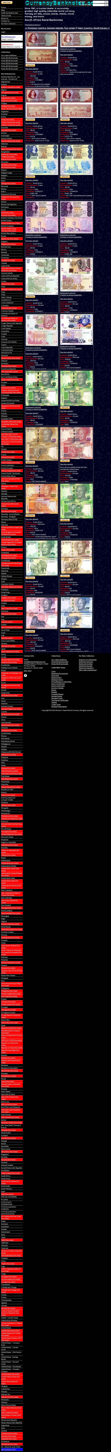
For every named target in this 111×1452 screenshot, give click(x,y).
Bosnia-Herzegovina (8, 204)
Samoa (3, 1120)
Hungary (4, 595)
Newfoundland (6, 910)
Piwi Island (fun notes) (9, 996)
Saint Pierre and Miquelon (10, 1107)
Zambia (4, 1431)
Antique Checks (57, 680)
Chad (3, 286)
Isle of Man (5, 630)
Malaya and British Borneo (11, 752)
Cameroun (5, 257)
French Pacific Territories (10, 473)
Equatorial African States (10, 400)
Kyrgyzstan (5, 693)
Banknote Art (56, 677)
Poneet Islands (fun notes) (10, 1004)
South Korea (5, 1178)
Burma (3, 249)
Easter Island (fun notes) (10, 380)
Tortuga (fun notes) (8, 1282)
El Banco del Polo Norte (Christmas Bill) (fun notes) (11, 391)
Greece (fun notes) (8, 550)
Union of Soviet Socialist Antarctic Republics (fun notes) (10, 1313)
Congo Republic (7, 326)
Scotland (4, 1135)
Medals (54, 692)
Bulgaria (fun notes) (8, 244)
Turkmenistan (6, 1300)
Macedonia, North (8, 741)
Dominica (4, 363)
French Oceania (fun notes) (11, 471)
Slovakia (4, 1157)
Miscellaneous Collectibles (61, 682)
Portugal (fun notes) (8, 1010)
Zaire (3, 1428)
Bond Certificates (58, 686)
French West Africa (8, 476)
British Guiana (6, 220)
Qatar (3, 1025)
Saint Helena (5, 1091)
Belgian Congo (6, 173)
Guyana (4, 579)
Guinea (3, 573)
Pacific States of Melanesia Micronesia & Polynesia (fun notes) (11, 952)
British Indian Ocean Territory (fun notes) (8, 230)
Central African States (9, 278)
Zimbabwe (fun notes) (9, 1444)
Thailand (4, 1258)
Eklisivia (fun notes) (8, 388)
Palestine (4, 960)
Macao (3, 736)
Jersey (3, 654)
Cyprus (3, 345)
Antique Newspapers (59, 706)
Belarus (4, 170)
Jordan (3, 657)
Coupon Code (85, 5)
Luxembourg (6, 733)
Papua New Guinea (8, 975)
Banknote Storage (85, 666)
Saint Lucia (5, 1102)
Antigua (4, 103)
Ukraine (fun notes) (8, 1308)
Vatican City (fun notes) (9, 1397)
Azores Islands (6, 138)
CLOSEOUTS (6, 300)
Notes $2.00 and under (9, 66)
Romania (4, 1073)
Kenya (3, 670)
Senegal (4, 1141)
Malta (3, 765)
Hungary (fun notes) (8, 598)
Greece (4, 547)
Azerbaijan (5, 136)
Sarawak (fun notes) (8, 1130)
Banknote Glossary (86, 662)
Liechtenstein (6, 722)
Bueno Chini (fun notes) (9, 239)
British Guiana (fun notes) (10, 223)
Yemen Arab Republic (9, 1420)
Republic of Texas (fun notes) (12, 1048)
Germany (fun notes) (8, 511)
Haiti (3, 581)
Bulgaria (4, 241)
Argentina (4, 111)
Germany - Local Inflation (10, 514)
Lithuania (4, 728)
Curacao (4, 339)
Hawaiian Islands (7, 584)
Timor (3, 1261)
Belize (3, 178)
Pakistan (4, 957)
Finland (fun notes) (8, 452)
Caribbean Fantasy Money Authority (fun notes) (11, 269)
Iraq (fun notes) (6, 622)
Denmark (4, 355)
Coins (53, 671)
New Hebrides (6, 898)
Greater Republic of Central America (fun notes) (11, 543)
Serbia (3, 1143)
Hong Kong (5, 592)
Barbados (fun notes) (9, 165)
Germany (4, 509)
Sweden (4, 1229)
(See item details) (32, 69)
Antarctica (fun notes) (9, 101)
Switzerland (5, 1232)
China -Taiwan (6, 297)
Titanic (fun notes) (8, 1264)
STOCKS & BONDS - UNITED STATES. (9, 1213)
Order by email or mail (9, 13)
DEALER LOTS (6, 353)
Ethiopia (4, 416)
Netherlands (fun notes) (10, 863)
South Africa (5, 1176)
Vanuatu (4, 1391)
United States (6, 1328)
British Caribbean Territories (12, 218)
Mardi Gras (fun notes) (9, 771)
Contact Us (5, 21)
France (3, 454)
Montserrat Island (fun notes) (12, 819)
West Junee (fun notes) (9, 1412)
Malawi (4, 747)
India (3, 606)
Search (82, 2)
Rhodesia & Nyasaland (9, 1068)
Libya (3, 720)
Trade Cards (56, 704)
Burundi (4, 252)
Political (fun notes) (8, 1002)
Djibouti (4, 361)
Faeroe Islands (6, 429)
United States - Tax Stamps (11, 1366)
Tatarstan (4, 1248)
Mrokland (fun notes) (9, 831)
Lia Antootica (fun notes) (10, 714)
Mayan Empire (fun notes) (10, 787)
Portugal (4, 1007)
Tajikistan (4, 1243)
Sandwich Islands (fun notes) (11, 1123)
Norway (4, 935)
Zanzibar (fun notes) (8, 1436)
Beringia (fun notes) (8, 183)
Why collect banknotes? (88, 670)
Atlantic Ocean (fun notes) (10, 125)
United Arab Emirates (9, 1320)
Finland (4, 449)
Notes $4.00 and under (9, 61)
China (3, 295)
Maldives (4, 760)
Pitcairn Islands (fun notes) (11, 994)
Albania (4, 84)
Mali (3, 763)
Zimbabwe (5, 1441)
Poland (3, 999)
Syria (3, 1235)
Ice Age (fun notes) (8, 600)
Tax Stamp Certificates (59, 700)
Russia (3, 1079)
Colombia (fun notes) (9, 308)
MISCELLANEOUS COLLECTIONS (8, 799)
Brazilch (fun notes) (8, 215)
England (4, 398)
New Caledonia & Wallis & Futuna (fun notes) (10, 894)
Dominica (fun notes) (8, 366)
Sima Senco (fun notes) (9, 1152)
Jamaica (4, 643)
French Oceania (7, 468)
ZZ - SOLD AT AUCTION (10, 1447)
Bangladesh (5, 152)
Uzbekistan (5, 1389)
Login (3, 32)
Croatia (4, 334)
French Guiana (6, 460)
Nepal (3, 858)
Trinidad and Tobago (9, 1287)
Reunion (4, 1055)
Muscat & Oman (7, 837)
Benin (3, 181)
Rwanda (4, 1089)
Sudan (3, 1221)
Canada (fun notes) (8, 260)
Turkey (3, 1297)
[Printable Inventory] (32, 25)
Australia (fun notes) (8, 130)
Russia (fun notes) (7, 1081)
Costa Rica (5, 331)
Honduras (4, 589)
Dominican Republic (8, 369)
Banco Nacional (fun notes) (11, 149)
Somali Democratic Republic (11, 1168)
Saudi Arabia (6, 1133)
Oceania (4, 940)
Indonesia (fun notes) (8, 614)
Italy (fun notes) (7, 638)
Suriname (4, 1224)
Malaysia (4, 757)
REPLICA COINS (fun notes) (11, 1040)
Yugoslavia (5, 1425)
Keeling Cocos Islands (9, 668)
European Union (7, 419)
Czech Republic (7, 347)
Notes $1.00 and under (9, 69)
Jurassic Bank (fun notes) (10, 659)
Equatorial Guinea (7, 403)
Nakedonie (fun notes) (9, 845)
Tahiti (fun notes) (7, 1240)
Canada (4, 263)
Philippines (5, 988)
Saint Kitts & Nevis (8, 1094)
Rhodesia (4, 1065)
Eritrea (3, 411)
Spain (3, 1191)
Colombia (4, 305)
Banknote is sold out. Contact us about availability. (71, 50)
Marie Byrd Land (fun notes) (11, 773)
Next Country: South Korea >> (94, 28)
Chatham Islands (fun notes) (11, 289)
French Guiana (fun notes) (10, 463)
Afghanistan (5, 82)
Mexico (4, 792)
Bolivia (3, 202)
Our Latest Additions (9, 55)
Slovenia (4, 1162)
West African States (8, 1405)
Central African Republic (10, 276)
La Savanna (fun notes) (9, 695)
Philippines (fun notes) (9, 991)
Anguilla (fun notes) (8, 98)
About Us (4, 18)
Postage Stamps (57, 694)
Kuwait (3, 690)
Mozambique (6, 829)
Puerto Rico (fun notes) (9, 1023)
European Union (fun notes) (11, 421)
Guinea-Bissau (6, 576)
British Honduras (7, 226)
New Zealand (6, 905)
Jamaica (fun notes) (8, 646)
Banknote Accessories (59, 673)
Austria (4, 133)
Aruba (3, 117)
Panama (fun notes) (8, 968)
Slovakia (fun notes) (8, 1160)
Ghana (3, 522)
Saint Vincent (6, 1114)
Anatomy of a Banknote (87, 660)
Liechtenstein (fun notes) (10, 725)
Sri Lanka (4, 1199)
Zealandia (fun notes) (9, 1439)
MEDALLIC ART (7, 790)
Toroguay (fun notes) (8, 1276)
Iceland (4, 603)
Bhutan (3, 189)
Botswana (5, 207)
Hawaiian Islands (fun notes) (11, 587)
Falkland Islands (7, 431)
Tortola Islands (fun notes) (10, 1279)
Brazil (3, 210)
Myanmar (4, 840)
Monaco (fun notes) (8, 805)
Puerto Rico (5, 1020)
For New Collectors (8, 23)
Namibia (4, 848)
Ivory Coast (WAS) (8, 641)
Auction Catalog (57, 688)
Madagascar (6, 744)
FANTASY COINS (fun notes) (12, 439)
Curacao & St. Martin (9, 342)
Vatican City (5, 1394)
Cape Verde (5, 266)
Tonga (3, 1274)
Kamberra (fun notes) (9, 662)
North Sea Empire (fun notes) (11, 929)
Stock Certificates (58, 684)
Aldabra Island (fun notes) (10, 87)
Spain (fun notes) (7, 1194)
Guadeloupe (5, 560)
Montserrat (5, 813)
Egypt (3, 385)
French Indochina (7, 465)
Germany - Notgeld (8, 517)
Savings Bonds (56, 696)
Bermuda (4, 186)
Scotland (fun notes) (8, 1138)
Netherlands (5, 860)
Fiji (2, 446)
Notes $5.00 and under (9, 58)
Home (3, 7)
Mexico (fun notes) (8, 795)
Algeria (4, 90)
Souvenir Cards (57, 698)
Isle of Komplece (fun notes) (11, 627)
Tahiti (3, 1237)
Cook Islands (6, 328)
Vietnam (4, 1402)
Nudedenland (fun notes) (10, 937)
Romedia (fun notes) (8, 1076)
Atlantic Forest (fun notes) (10, 122)
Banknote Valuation (86, 668)
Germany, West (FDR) (9, 519)
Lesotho (4, 712)
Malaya (4, 749)
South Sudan (5, 1186)
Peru (3, 981)
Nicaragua (5, 916)
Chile (3, 292)
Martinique (5, 776)
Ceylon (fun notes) (8, 284)
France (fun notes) (7, 457)
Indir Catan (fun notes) (9, 608)
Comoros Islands (7, 311)
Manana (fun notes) (8, 768)
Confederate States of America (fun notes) (9, 319)
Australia (4, 127)
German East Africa (8, 501)
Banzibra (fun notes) (8, 159)
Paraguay (4, 978)
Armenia (4, 114)
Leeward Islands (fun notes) (11, 709)
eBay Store (27, 671)
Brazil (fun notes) (7, 212)
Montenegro (6, 811)
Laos (3, 698)
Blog (3, 10)
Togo (3, 1266)
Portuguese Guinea (8, 1012)
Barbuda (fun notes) (8, 167)
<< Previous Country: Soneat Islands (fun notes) (50, 28)
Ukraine (4, 1305)
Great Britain (6, 537)
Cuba (3, 336)
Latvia (3, 701)
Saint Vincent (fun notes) (10, 1117)
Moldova (4, 802)
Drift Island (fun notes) (9, 371)
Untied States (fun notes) (10, 1374)
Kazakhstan (5, 665)
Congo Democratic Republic (11, 323)
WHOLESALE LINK (8, 1450)
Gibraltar (4, 525)
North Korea (6, 927)
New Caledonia (6, 890)
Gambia (4, 491)
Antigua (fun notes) (8, 106)
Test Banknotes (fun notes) (11, 1255)
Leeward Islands (7, 706)
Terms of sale (6, 15)
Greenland (5, 552)
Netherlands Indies (8, 878)
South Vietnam (6, 1189)
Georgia (4, 494)
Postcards (55, 675)
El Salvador (5, 395)
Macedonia (5, 738)
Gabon (3, 483)
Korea (3, 682)
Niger (3, 919)
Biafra (3, 191)
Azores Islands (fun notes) (10, 141)
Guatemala (5, 568)
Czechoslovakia (7, 350)
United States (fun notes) (10, 1330)
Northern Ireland (7, 932)
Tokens (54, 702)
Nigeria (4, 921)
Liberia (3, 717)
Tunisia (3, 1295)
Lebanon (4, 703)
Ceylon (3, 281)
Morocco (4, 821)
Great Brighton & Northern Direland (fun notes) (11, 533)
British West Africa (8, 233)
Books (53, 690)
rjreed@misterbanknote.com (34, 662)
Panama (4, 965)
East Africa (5, 374)
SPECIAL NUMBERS (9, 1197)
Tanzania (4, 1245)
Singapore (5, 1154)
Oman (3, 943)
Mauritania (5, 782)
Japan (3, 649)
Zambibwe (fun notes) (9, 1433)
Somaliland (5, 1170)
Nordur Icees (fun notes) (10, 924)
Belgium (4, 175)
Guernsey (4, 571)
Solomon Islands (7, 1165)
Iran (2, 616)
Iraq (2, 619)
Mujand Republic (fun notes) (11, 834)
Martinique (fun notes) (9, 779)
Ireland (3, 624)
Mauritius (4, 784)
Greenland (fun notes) (9, 555)
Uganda (4, 1303)
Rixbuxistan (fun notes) (9, 1071)
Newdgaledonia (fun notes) (11, 908)
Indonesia (4, 611)
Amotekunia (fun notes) (9, 92)
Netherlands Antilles (8, 866)
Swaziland (5, 1227)
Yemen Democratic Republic (11, 1423)
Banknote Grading (86, 664)
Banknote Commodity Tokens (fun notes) (9, 155)
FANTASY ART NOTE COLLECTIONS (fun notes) (11, 435)
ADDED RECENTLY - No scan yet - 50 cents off (10, 78)
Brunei (3, 236)
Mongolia (4, 808)
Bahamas (4, 144)
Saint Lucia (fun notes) (9, 1104)
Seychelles (5, 1146)
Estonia (4, 413)
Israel (3, 633)
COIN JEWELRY (7, 303)
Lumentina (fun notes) (9, 730)
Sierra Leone (5, 1149)
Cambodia (5, 255)
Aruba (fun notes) (7, 119)
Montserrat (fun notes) (9, 816)
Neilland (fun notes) (8, 855)
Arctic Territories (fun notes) (11, 109)
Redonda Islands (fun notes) (11, 1028)
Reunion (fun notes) (8, 1058)
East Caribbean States (9, 377)
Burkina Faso (6, 247)
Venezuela (5, 1400)
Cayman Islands (7, 273)
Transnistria (5, 1284)
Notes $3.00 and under (9, 63)
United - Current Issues (9, 1318)
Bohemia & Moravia (8, 194)
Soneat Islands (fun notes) (10, 1173)
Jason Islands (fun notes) (10, 651)
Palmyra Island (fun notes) (10, 962)
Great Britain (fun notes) (10, 540)
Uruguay (4, 1386)
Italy (2, 635)
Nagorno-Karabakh (8, 842)
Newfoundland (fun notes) (10, 913)
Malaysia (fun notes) (8, 755)
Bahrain (4, 146)
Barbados (4, 162)
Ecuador (4, 382)
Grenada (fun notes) (8, 558)
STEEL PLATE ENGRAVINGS (6, 1203)
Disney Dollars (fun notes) (10, 358)
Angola (3, 95)
